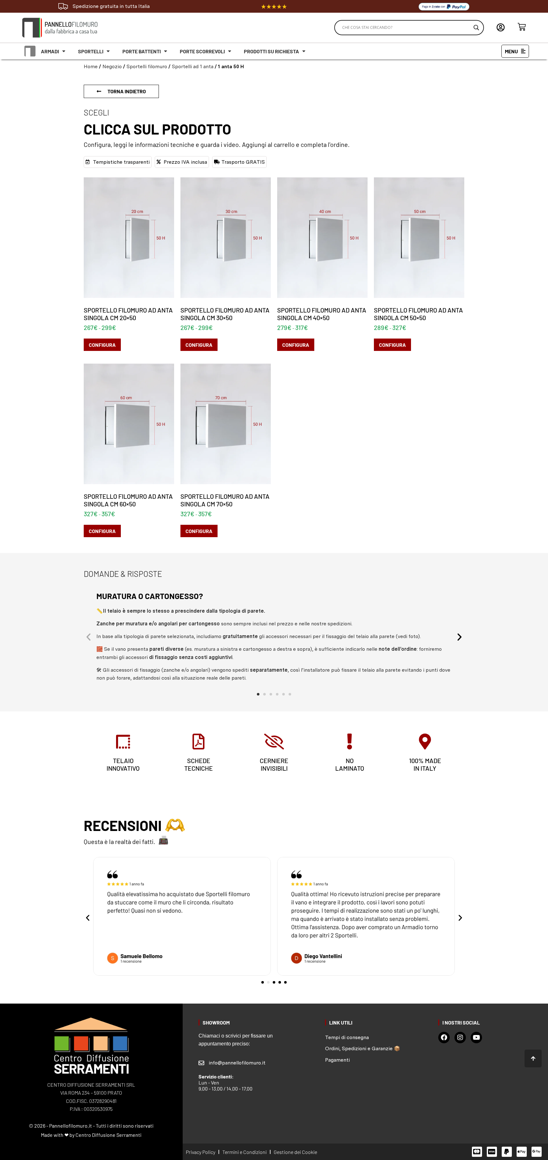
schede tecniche (198, 764)
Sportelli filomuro (147, 66)
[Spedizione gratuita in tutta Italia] (63, 6)
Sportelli (90, 51)
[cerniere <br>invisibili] (274, 741)
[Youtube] (476, 1037)
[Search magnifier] (476, 27)
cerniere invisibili (274, 764)
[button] (88, 637)
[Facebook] (444, 1037)
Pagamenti (337, 1060)
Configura (102, 345)
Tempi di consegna (347, 1037)
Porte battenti (141, 51)
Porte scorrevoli (202, 51)
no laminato (349, 764)
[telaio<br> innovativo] (123, 741)
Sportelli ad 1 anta (192, 66)
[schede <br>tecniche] (198, 741)
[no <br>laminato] (349, 741)
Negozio (112, 66)
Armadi (50, 51)
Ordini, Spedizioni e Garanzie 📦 (362, 1048)
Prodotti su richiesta (271, 51)
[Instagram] (460, 1037)
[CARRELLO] (522, 27)
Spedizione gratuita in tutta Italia (111, 6)
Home (91, 66)
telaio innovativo (123, 764)
